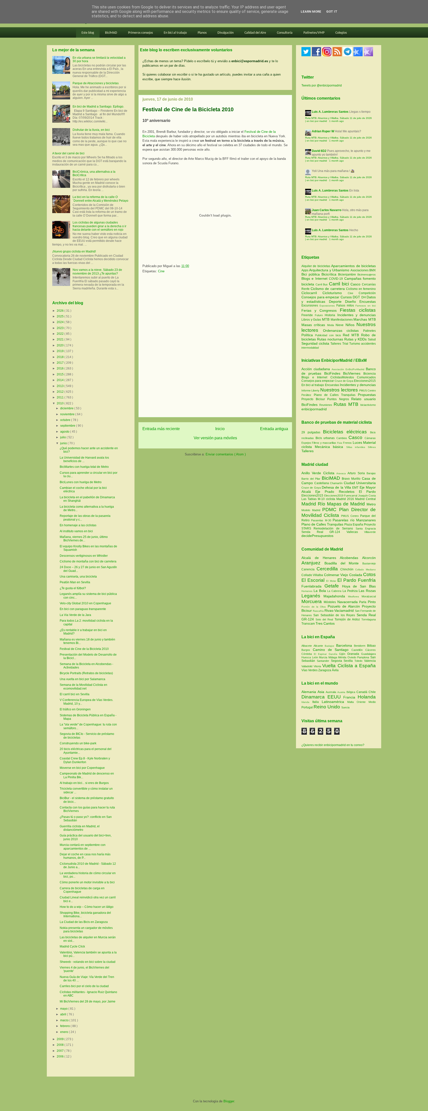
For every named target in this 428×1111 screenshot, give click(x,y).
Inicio (220, 429)
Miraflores (355, 596)
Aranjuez (312, 562)
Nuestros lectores (339, 389)
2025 (60, 316)
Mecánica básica (329, 447)
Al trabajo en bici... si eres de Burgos (84, 783)
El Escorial (313, 580)
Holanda (367, 696)
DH (364, 297)
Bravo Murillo (352, 478)
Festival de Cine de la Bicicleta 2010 (84, 649)
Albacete (307, 645)
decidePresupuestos (317, 536)
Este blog (87, 33)
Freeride (308, 315)
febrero (65, 1026)
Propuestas (367, 395)
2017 (60, 362)
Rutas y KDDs (356, 339)
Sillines (372, 447)
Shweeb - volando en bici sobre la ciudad (87, 962)
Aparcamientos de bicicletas (353, 266)
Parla (363, 602)
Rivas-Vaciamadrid (339, 610)
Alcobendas (351, 558)
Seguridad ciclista (315, 343)
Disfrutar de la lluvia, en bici (91, 130)
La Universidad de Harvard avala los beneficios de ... (84, 459)
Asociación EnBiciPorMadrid (348, 369)
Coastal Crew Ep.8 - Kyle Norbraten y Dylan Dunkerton (85, 760)
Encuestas (367, 302)
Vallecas (355, 532)
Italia (317, 702)
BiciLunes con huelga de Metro (81, 482)
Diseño (352, 302)
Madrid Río (314, 503)
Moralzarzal (369, 596)
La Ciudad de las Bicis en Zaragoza (84, 922)
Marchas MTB (364, 319)
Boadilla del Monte (343, 563)
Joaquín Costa (367, 495)
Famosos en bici (365, 305)
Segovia (337, 661)
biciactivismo (368, 404)
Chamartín (337, 483)
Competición (367, 293)
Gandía (334, 654)
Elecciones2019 (334, 495)
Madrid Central (365, 499)
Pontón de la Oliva (314, 606)
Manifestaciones (342, 319)
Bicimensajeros (366, 274)
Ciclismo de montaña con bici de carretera (88, 561)
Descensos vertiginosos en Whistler (84, 555)
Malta (352, 701)
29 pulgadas (310, 432)
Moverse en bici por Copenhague (82, 768)
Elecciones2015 (365, 381)
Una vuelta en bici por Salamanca (82, 679)
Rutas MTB (346, 404)
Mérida (343, 657)
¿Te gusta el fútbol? (73, 588)
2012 (60, 391)
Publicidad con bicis (329, 335)
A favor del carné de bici (68, 153)
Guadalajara (368, 653)
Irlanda (306, 702)
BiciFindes (332, 373)
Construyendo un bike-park (78, 743)
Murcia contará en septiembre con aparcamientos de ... (83, 846)
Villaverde (370, 531)
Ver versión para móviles (215, 438)
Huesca (306, 657)
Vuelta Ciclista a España (349, 665)
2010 (60, 403)
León (315, 657)
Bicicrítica (329, 274)
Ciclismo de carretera (328, 289)
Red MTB (352, 335)
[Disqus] (215, 347)
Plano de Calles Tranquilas (334, 395)
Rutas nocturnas (330, 339)
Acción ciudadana (315, 369)
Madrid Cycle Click (72, 946)
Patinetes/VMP (313, 33)
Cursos (347, 297)
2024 (60, 322)
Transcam (308, 623)
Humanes (307, 591)
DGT (357, 297)
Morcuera (312, 601)
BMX (372, 270)
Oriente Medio (366, 701)
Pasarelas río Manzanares (354, 520)
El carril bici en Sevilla (74, 694)
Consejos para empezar (321, 297)
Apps (305, 270)
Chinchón (347, 569)
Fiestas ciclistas (358, 310)
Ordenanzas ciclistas (343, 331)
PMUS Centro (367, 390)
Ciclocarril (311, 293)
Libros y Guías (311, 319)
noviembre (67, 414)
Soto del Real (325, 619)
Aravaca (342, 473)
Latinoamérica (334, 702)
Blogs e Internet (315, 278)
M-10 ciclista (327, 499)
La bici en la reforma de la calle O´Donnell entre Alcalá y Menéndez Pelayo (100, 198)
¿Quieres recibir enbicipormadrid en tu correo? (332, 745)
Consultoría (285, 33)
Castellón (358, 649)
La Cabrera (335, 590)
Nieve (340, 325)
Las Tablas (309, 499)
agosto (65, 431)
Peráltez (306, 394)
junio (64, 443)
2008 (60, 1045)
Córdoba (307, 653)
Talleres (336, 343)
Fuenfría (367, 580)
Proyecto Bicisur (313, 399)
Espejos (306, 442)
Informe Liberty (310, 390)
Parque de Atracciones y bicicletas (96, 83)
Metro (371, 504)
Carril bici (339, 283)
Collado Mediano (365, 569)
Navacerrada (348, 602)
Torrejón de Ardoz (348, 619)
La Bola (320, 591)
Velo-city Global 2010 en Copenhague (85, 603)
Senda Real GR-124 (324, 532)
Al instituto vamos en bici (76, 531)
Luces (357, 442)
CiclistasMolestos (342, 377)
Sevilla (349, 661)
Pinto (372, 602)
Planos (202, 33)
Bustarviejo (369, 563)
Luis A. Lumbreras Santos (330, 111)
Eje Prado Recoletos (337, 492)
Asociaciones (359, 270)
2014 (60, 380)
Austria (342, 692)
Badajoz (330, 645)
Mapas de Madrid (347, 503)
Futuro (320, 315)
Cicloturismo (335, 293)
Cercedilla (328, 568)
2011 (60, 397)
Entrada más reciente (161, 429)
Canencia (309, 569)
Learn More (311, 11)
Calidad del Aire (255, 33)
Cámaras (370, 438)
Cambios (341, 438)
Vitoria (318, 666)
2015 (60, 374)
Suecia (345, 707)
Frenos (347, 442)
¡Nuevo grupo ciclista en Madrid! (74, 251)
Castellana (322, 483)
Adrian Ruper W (323, 131)
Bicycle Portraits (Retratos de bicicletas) (86, 673)
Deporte (337, 302)
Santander (324, 660)
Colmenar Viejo (336, 575)
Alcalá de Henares (320, 558)
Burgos (307, 649)
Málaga (333, 657)
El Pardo (367, 492)
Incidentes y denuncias (356, 315)
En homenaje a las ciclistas (78, 525)
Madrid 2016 (345, 499)
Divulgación (225, 33)
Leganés (312, 595)
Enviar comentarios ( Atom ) (226, 454)
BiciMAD (111, 33)
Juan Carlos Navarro (326, 210)
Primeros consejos (140, 33)
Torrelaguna (368, 619)
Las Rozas (367, 591)
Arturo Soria (357, 473)
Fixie (339, 443)
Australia (331, 692)
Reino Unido (327, 706)
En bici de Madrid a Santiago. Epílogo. (98, 106)
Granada (354, 654)
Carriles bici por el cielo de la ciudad (84, 986)
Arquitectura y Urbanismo (329, 270)
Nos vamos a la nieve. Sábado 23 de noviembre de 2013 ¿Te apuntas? (97, 271)
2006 (60, 1056)
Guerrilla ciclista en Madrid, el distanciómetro (80, 828)
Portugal (307, 707)
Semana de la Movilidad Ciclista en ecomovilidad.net (83, 686)
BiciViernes (351, 373)
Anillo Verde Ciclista (318, 473)
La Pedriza (351, 591)
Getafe (333, 585)
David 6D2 (319, 151)
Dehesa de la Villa (337, 487)
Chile (372, 692)
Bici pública (311, 274)
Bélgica (351, 692)
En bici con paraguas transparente (83, 609)
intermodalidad (310, 347)
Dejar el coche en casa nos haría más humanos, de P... (85, 856)
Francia (350, 697)
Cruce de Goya (344, 380)
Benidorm (360, 645)
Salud (372, 339)
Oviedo (352, 657)
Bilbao (371, 645)
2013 (60, 386)
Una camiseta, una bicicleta (78, 576)
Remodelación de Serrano (334, 528)
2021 (60, 339)
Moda (331, 325)
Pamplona (363, 657)
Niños (351, 325)
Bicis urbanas (325, 438)
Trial (345, 343)
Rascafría (318, 611)
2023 (60, 328)
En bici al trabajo (175, 33)
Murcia (323, 657)
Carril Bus (322, 284)
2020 (60, 345)
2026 (60, 310)
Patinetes (369, 331)
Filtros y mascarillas (324, 442)
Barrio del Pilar (311, 478)
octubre (65, 420)
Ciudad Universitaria (360, 483)
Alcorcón (369, 558)
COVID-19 (336, 278)
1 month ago (336, 121)
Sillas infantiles (355, 447)
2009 (60, 1039)
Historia (331, 315)
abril (63, 1014)
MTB (326, 319)
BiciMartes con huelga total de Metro (84, 467)
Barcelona (345, 645)
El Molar (331, 581)
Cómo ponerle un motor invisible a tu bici (87, 882)
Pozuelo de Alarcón (345, 606)
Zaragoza (325, 670)
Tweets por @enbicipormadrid (321, 85)
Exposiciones (328, 305)
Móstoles (330, 602)
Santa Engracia (366, 528)
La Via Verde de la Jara (75, 615)
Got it (331, 11)
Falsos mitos (346, 305)
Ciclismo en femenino (361, 289)
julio (63, 437)
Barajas (371, 473)
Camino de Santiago (332, 650)
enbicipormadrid (314, 409)
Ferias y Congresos (320, 310)
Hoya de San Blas (359, 586)
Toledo (359, 660)
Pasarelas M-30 (322, 520)
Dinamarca (314, 696)
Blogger (228, 1101)
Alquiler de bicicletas (316, 266)
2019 (60, 351)
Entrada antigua (274, 429)
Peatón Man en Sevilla (75, 582)
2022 (60, 333)
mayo (64, 1008)
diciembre (67, 408)
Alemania (309, 692)
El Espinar (321, 654)
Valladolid (307, 666)
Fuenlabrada (312, 586)
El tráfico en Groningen (75, 709)
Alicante (319, 645)
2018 (60, 357)
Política (308, 335)
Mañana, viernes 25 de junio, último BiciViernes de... (84, 538)
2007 (60, 1051)
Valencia (370, 661)
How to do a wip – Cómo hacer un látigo (86, 907)
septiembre (68, 425)
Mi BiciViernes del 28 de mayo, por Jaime (87, 1001)
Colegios (341, 33)
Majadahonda (335, 596)
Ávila (335, 670)
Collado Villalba (312, 575)
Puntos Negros (338, 399)
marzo (64, 1020)
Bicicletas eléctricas (345, 431)
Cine (161, 271)
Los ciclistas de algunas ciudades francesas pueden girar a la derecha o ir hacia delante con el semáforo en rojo (99, 226)
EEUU (335, 696)
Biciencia (369, 373)
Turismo (355, 343)
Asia (322, 692)
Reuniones (325, 404)
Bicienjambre (347, 274)
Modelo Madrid (311, 510)
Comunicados (366, 377)
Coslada (356, 575)
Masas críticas (314, 325)
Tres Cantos (325, 623)
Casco (356, 284)
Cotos (369, 574)
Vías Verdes (309, 670)
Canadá (362, 692)
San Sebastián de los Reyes (334, 615)
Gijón (343, 653)
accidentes (368, 343)
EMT (355, 487)
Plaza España (354, 524)
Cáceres (370, 649)
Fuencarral (351, 495)
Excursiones (310, 305)
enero (64, 1032)
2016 (60, 368)
